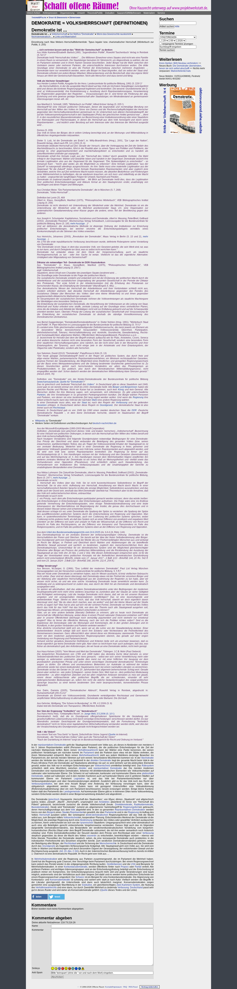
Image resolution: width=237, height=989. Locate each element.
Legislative (79, 778)
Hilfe (177, 26)
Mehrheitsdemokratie (45, 859)
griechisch (54, 799)
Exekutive (87, 885)
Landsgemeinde (72, 791)
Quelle (112, 734)
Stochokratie (147, 758)
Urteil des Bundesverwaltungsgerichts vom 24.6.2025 (73, 532)
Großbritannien (114, 864)
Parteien (41, 394)
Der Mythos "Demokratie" (81, 34)
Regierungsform (131, 807)
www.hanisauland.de (48, 381)
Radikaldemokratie (143, 804)
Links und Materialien (65, 36)
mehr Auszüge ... (78, 223)
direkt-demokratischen (97, 815)
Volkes (90, 384)
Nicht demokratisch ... (42, 36)
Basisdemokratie (39, 807)
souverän (91, 835)
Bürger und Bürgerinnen (125, 387)
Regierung (138, 397)
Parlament (89, 752)
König (121, 389)
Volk (73, 809)
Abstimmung (86, 820)
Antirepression (50, 13)
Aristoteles (104, 802)
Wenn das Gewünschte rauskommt (114, 34)
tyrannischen (86, 822)
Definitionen (74, 17)
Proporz (125, 866)
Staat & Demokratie (58, 17)
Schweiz (80, 877)
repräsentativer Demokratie (108, 768)
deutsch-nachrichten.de (104, 423)
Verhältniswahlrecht (88, 750)
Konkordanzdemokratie (75, 866)
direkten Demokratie (101, 760)
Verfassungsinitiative (41, 783)
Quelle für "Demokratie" (72, 381)
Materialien (149, 13)
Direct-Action (33, 13)
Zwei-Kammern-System (128, 885)
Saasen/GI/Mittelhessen (129, 13)
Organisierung (67, 13)
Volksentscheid (102, 765)
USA (133, 864)
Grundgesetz (106, 405)
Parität (138, 866)
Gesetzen (42, 405)
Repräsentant (77, 812)
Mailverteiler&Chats (181, 71)
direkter (82, 768)
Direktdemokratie (123, 804)
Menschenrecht (107, 843)
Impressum (117, 987)
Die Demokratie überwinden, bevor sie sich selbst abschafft (180, 67)
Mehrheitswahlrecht (89, 755)
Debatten (109, 13)
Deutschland (136, 887)
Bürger (50, 812)
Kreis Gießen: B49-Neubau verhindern (178, 63)
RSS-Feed (133, 987)
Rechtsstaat (59, 407)
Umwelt (81, 13)
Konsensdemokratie (60, 879)
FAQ (125, 987)
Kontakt (108, 987)
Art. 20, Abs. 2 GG (69, 851)
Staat (84, 402)
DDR (134, 410)
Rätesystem (148, 765)
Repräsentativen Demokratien (130, 809)
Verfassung (121, 402)
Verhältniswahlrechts (46, 887)
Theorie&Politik (95, 13)
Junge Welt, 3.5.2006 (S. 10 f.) (99, 713)
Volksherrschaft (59, 34)
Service (161, 13)
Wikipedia (40, 420)
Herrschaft (44, 815)
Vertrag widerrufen (149, 987)
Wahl (94, 400)
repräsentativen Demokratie (52, 745)
